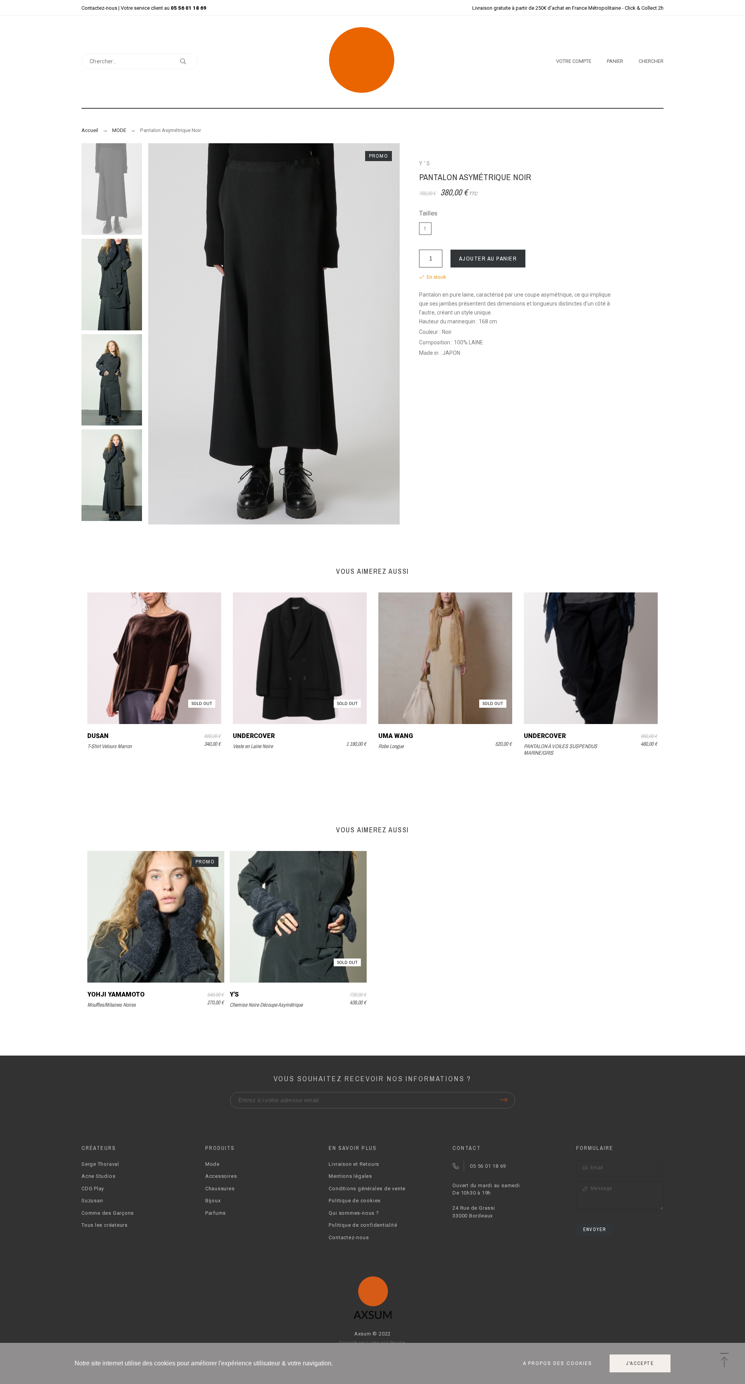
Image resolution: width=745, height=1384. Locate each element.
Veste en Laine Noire (253, 746)
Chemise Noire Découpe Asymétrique (266, 1004)
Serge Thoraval (100, 1164)
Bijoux (213, 1200)
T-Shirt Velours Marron (109, 746)
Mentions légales (350, 1176)
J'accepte (640, 1363)
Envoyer (594, 1229)
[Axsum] (372, 61)
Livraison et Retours (354, 1164)
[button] (724, 1360)
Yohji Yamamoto (116, 994)
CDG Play (92, 1188)
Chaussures (220, 1188)
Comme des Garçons (107, 1213)
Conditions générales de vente (367, 1188)
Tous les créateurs (104, 1225)
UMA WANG (395, 736)
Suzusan (92, 1200)
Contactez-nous (99, 8)
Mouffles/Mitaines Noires (111, 1004)
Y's (425, 163)
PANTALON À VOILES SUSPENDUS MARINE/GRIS (560, 749)
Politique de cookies (355, 1200)
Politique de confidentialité (363, 1225)
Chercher (188, 61)
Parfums (215, 1213)
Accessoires (221, 1176)
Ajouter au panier (488, 258)
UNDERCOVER (254, 736)
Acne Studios (98, 1176)
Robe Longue (391, 746)
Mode (212, 1164)
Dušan (98, 736)
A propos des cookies (557, 1363)
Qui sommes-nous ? (354, 1213)
